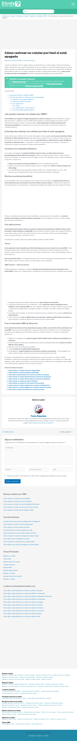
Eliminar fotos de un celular (9, 714)
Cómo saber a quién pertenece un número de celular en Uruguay (28, 374)
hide (12, 91)
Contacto (39, 736)
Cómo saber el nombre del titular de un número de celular (26, 389)
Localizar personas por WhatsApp (11, 691)
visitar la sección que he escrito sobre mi (40, 423)
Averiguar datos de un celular (12, 696)
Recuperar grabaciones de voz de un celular (50, 705)
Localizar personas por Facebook (31, 691)
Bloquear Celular (7, 683)
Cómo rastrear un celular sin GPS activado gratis (18, 524)
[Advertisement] (38, 33)
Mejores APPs (7, 567)
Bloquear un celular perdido (45, 686)
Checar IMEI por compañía (23, 724)
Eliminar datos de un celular (11, 562)
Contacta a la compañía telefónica (22, 99)
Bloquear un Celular (9, 556)
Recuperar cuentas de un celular (10, 705)
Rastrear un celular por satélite (45, 677)
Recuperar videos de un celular (30, 707)
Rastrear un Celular (9, 573)
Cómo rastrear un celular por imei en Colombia (23, 381)
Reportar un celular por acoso (58, 719)
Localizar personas (9, 564)
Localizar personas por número (10, 693)
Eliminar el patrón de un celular (65, 712)
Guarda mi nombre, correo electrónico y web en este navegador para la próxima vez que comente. (37, 476)
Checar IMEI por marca (8, 724)
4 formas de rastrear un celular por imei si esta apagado (26, 97)
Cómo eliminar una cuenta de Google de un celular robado (20, 544)
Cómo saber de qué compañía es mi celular (16, 538)
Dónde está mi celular (19, 81)
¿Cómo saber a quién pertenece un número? (39, 698)
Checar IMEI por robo (37, 724)
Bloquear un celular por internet (10, 686)
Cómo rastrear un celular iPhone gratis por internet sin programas (29, 379)
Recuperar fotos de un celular (29, 705)
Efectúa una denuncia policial (20, 101)
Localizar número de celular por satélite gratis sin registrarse (21, 521)
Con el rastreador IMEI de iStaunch (22, 110)
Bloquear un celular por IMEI (36, 684)
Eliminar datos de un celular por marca (12, 712)
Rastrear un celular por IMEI (13, 60)
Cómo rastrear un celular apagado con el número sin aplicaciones (29, 385)
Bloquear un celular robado (61, 686)
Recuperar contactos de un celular (54, 703)
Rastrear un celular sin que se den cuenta (13, 679)
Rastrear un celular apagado (27, 677)
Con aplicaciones (16, 103)
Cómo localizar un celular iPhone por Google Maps (24, 370)
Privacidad (32, 736)
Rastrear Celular (7, 673)
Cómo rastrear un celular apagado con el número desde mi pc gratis (29, 387)
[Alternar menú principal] (73, 4)
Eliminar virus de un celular (48, 712)
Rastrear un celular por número (10, 677)
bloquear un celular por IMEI (34, 85)
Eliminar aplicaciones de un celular (27, 714)
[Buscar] (53, 11)
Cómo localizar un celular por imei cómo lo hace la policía (26, 383)
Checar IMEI (7, 559)
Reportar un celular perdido (25, 719)
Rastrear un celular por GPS (43, 675)
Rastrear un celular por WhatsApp (61, 675)
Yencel (16, 105)
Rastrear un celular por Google (26, 675)
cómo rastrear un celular (54, 83)
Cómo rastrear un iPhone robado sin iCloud (16, 527)
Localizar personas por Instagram (50, 691)
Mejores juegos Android (10, 570)
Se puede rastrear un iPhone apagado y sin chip (17, 530)
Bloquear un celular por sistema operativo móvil (15, 684)
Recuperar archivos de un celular (34, 703)
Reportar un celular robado (9, 719)
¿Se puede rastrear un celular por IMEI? (21, 95)
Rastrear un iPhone (46, 679)
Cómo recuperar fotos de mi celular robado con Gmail (19, 533)
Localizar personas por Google (28, 693)
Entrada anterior (7, 432)
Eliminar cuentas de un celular (32, 712)
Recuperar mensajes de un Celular (11, 707)
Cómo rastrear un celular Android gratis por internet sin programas (29, 376)
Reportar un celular (9, 579)
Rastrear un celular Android (32, 679)
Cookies (45, 736)
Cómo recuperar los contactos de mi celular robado (18, 541)
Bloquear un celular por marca (28, 686)
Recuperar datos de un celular (12, 576)
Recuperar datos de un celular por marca (13, 703)
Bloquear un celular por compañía (54, 684)
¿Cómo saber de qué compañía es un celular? (14, 698)
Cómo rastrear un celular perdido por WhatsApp (23, 372)
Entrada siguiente (66, 432)
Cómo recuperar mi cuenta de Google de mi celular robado (21, 536)
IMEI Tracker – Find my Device (23, 108)
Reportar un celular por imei (41, 719)
